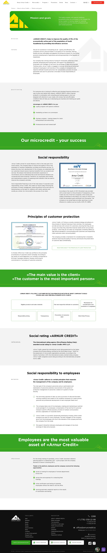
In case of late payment (31, 533)
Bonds (61, 2)
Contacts (27, 531)
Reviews (53, 533)
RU (84, 2)
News (66, 2)
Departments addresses (59, 542)
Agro (26, 518)
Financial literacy (29, 537)
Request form (28, 535)
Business (27, 520)
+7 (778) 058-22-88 (86, 519)
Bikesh (26, 522)
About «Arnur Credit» (23, 8)
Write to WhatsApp (41, 542)
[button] (31, 305)
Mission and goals (55, 520)
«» (58, 518)
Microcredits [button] (35, 2)
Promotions (54, 2)
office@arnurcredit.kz (86, 527)
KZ (86, 2)
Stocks (27, 526)
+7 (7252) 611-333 (91, 521)
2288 (93, 516)
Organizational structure (57, 531)
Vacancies (53, 529)
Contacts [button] (73, 2)
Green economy (29, 527)
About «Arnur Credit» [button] (23, 2)
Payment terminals (76, 542)
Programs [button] (45, 2)
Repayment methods (56, 535)
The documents (55, 522)
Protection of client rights (57, 524)
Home (13, 8)
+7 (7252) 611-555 (91, 523)
